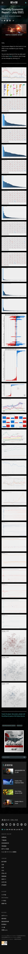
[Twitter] (6, 824)
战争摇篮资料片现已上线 (20, 771)
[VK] (25, 824)
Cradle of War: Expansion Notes (19, 781)
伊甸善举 (4, 885)
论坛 (3, 870)
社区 (3, 867)
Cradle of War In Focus (19, 802)
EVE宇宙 (4, 894)
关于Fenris (4, 915)
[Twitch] (14, 824)
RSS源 (3, 927)
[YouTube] (10, 824)
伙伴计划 (4, 882)
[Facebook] (3, 824)
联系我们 (4, 924)
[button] (25, 2)
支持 (3, 864)
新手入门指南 (5, 849)
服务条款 (4, 918)
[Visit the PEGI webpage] (4, 943)
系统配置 (4, 846)
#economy (19, 725)
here (10, 56)
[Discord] (18, 824)
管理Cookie (4, 930)
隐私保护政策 (5, 921)
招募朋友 (4, 876)
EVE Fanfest (5, 897)
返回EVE (4, 879)
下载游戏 (4, 840)
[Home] (14, 4)
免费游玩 (4, 837)
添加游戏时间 (5, 843)
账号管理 (4, 861)
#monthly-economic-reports (9, 725)
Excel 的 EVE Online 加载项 (9, 852)
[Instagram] (21, 824)
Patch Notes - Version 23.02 (18, 792)
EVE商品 (4, 900)
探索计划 (4, 903)
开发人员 (4, 873)
